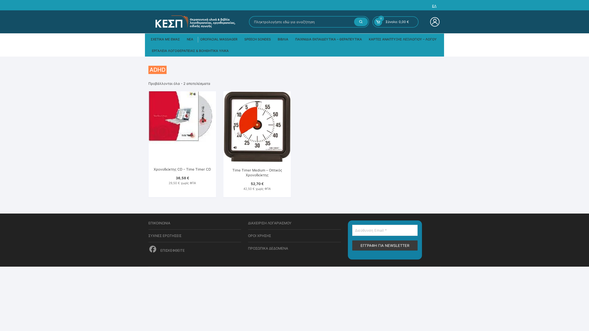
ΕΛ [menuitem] (434, 6)
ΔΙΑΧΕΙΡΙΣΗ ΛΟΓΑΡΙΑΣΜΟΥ (270, 223)
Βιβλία (283, 39)
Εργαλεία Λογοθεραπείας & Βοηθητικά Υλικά (190, 51)
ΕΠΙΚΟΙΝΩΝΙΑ (159, 223)
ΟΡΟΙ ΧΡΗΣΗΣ (259, 236)
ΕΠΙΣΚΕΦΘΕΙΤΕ (172, 250)
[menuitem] (434, 6)
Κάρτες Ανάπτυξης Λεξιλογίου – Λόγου (403, 39)
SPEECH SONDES (257, 39)
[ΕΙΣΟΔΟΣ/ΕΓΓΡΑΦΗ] (434, 22)
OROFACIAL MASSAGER (218, 39)
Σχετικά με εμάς (165, 39)
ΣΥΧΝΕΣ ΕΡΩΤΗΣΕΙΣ (165, 236)
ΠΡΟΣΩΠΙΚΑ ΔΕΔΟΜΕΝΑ (268, 248)
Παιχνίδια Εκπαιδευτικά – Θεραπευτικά (328, 39)
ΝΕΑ (190, 39)
